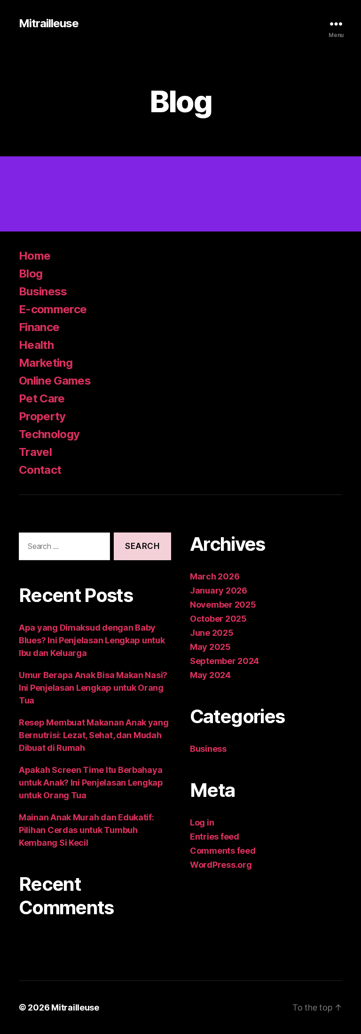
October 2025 (218, 619)
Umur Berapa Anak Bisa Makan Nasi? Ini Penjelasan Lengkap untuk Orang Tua (93, 687)
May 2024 (210, 675)
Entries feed (214, 836)
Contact (40, 470)
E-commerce (52, 309)
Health (36, 345)
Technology (49, 434)
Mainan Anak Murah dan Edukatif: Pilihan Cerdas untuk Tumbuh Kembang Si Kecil (86, 830)
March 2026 (214, 576)
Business (43, 291)
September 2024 (224, 661)
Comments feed (223, 851)
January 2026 (218, 590)
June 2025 (212, 633)
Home (34, 255)
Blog (30, 273)
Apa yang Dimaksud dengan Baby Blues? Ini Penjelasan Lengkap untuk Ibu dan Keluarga (92, 640)
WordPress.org (221, 865)
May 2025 (210, 647)
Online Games (55, 380)
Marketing (45, 363)
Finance (39, 327)
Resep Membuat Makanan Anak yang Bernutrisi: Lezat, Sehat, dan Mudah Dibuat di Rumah (94, 735)
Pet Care (42, 398)
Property (42, 416)
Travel (35, 452)
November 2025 (223, 605)
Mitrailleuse (48, 23)
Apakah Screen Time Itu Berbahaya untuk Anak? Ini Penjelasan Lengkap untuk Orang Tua (91, 782)
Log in (202, 822)
